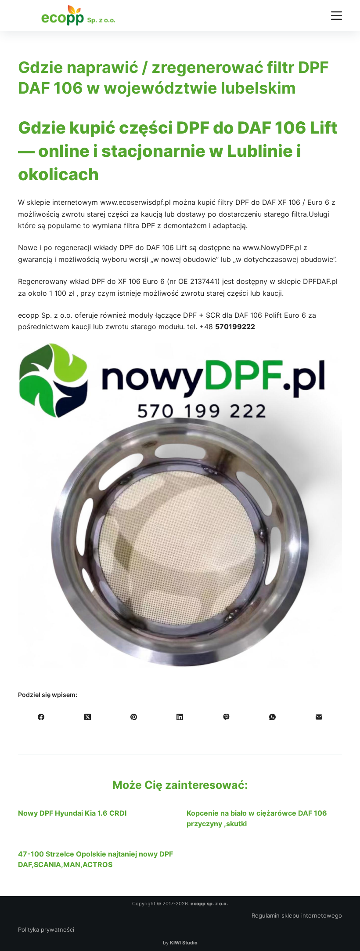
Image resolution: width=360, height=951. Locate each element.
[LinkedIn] (180, 717)
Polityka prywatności (46, 929)
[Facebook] (41, 717)
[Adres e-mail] (319, 717)
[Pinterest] (134, 717)
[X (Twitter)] (87, 717)
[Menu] (336, 15)
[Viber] (226, 717)
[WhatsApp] (272, 717)
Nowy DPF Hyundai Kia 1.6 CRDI (72, 813)
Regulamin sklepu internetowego (297, 915)
